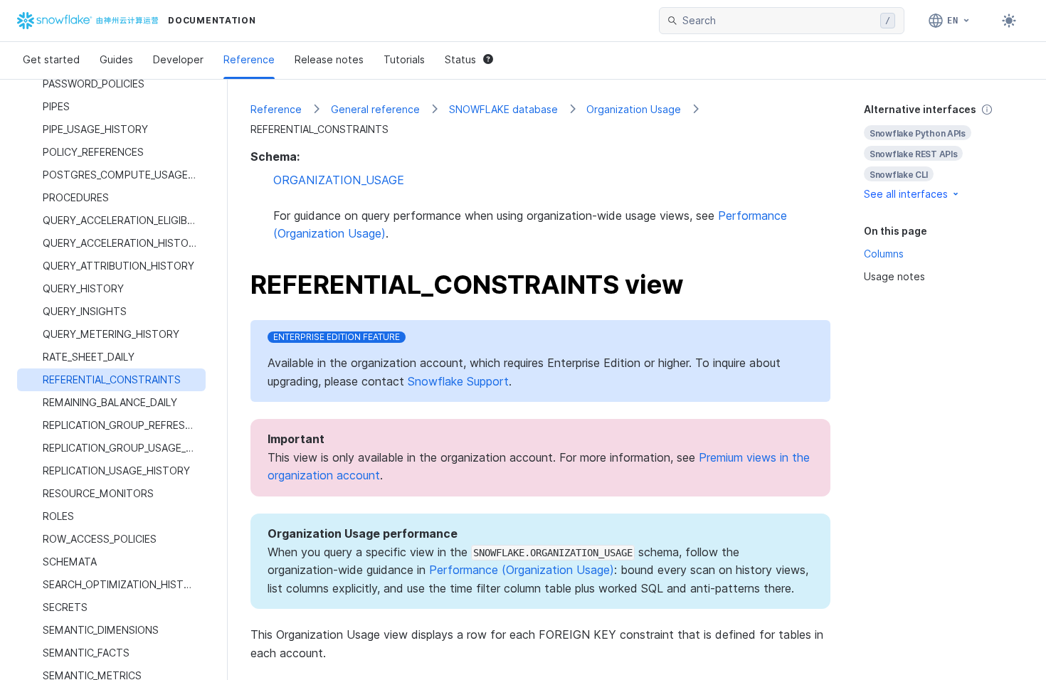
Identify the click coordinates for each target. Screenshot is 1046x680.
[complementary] (943, 151)
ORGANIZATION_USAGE (338, 180)
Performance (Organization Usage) (521, 570)
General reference (375, 109)
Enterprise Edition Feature (336, 336)
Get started (51, 59)
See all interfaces (906, 194)
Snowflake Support (458, 381)
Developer (178, 59)
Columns (884, 254)
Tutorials (404, 59)
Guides (116, 59)
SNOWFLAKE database (503, 109)
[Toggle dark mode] (1009, 20)
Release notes (329, 59)
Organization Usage (633, 109)
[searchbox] (778, 20)
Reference (249, 59)
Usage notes (894, 276)
